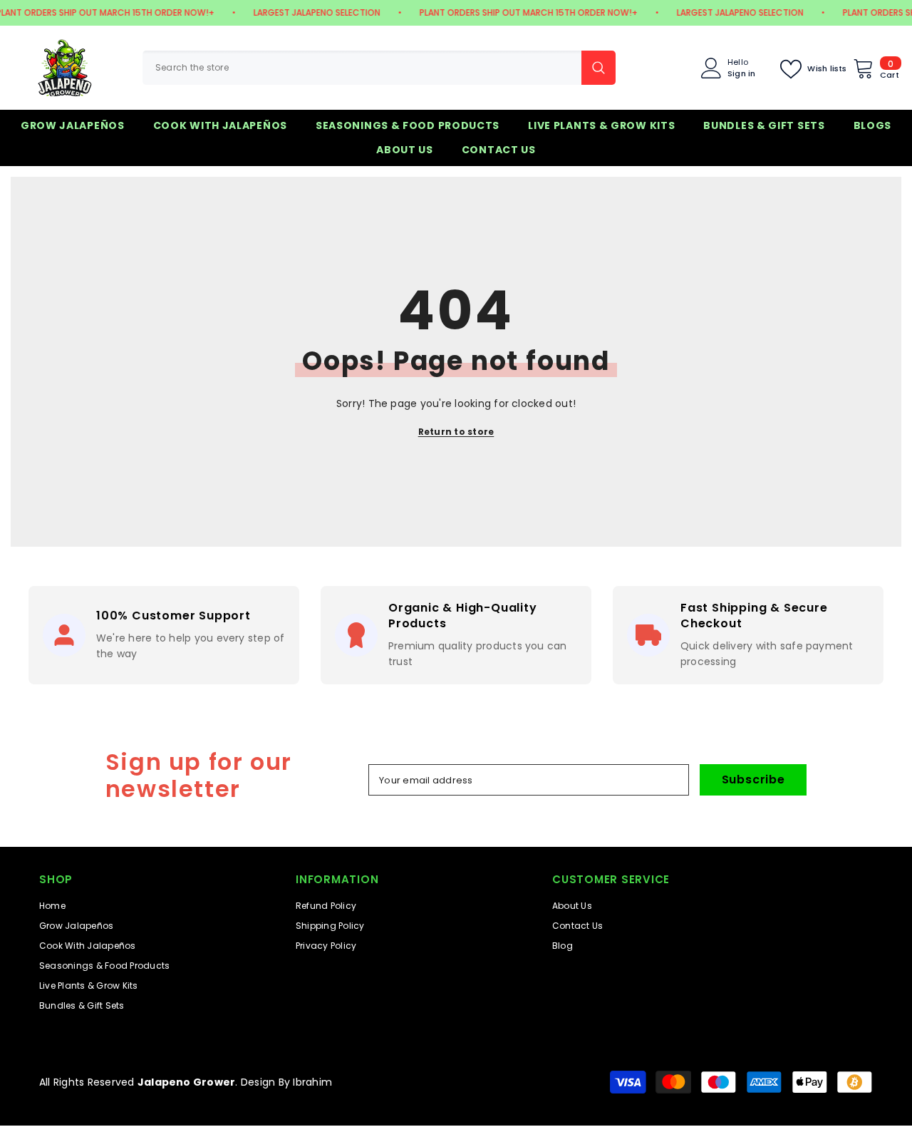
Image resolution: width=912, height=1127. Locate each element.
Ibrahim (312, 1082)
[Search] (379, 68)
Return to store (456, 432)
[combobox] (361, 68)
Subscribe (753, 779)
